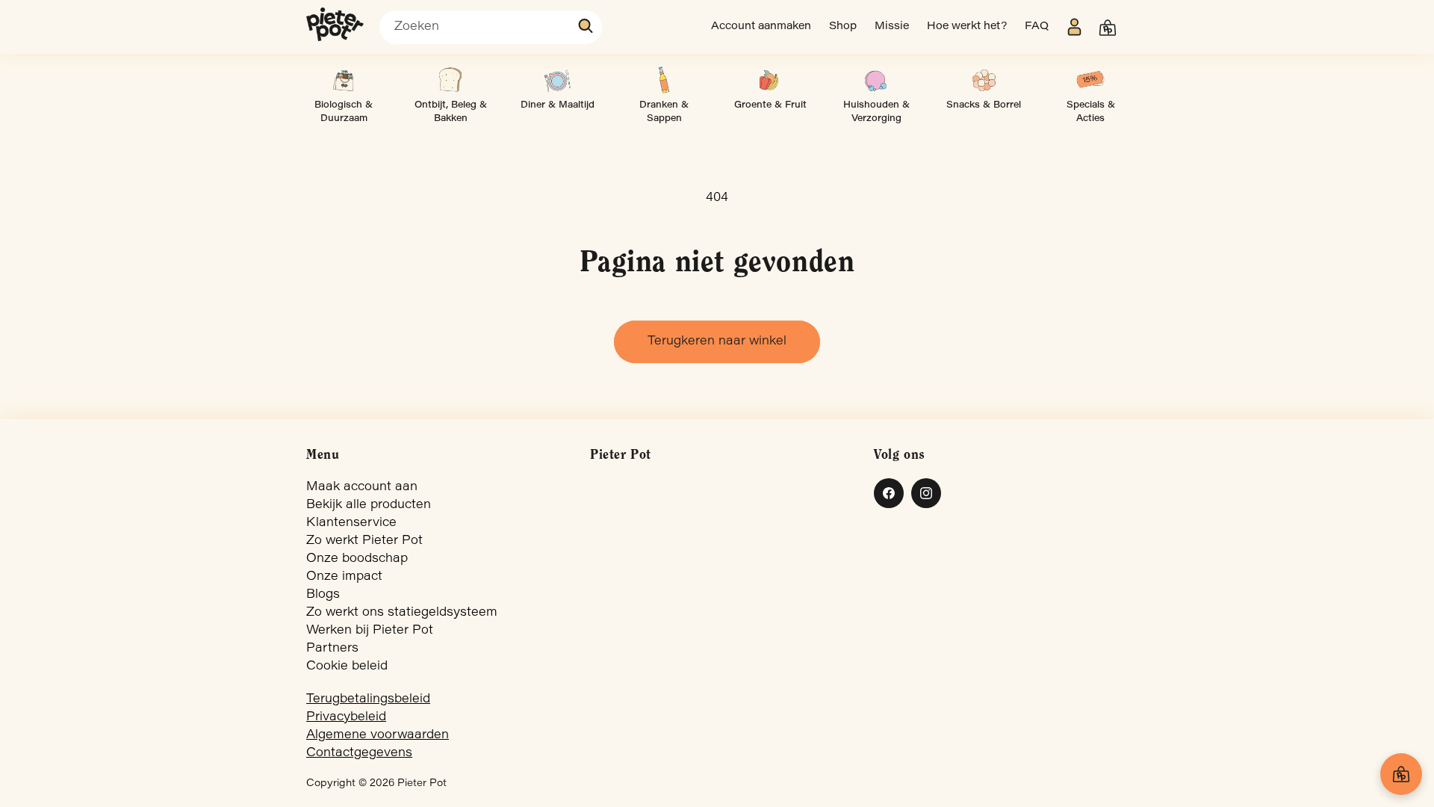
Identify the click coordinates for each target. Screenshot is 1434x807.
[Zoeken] (586, 26)
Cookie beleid (347, 666)
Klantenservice (351, 523)
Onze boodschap (357, 559)
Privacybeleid (346, 717)
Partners (332, 649)
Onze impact (344, 577)
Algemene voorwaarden (377, 735)
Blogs (323, 595)
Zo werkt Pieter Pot (364, 541)
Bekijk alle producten (368, 505)
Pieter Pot (422, 784)
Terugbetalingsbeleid (368, 699)
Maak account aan (362, 487)
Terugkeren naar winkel (717, 341)
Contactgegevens (359, 753)
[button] (1107, 27)
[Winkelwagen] (1401, 774)
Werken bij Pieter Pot (369, 631)
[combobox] (490, 27)
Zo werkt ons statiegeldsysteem (401, 613)
